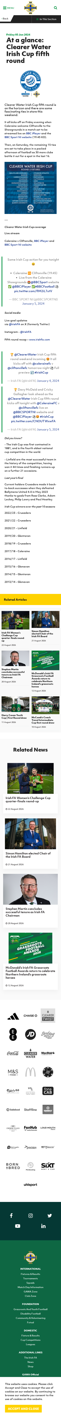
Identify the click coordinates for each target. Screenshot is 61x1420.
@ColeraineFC (47, 403)
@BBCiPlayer (21, 286)
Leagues (30, 1344)
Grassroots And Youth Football (31, 1309)
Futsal (30, 1322)
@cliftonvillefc (17, 368)
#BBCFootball (45, 286)
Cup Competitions (31, 1339)
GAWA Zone (30, 1291)
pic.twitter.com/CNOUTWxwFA (33, 421)
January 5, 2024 (33, 303)
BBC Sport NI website (18, 137)
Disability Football (30, 1313)
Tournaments (30, 1278)
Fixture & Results (30, 1335)
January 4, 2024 (48, 381)
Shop (30, 1366)
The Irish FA (30, 1357)
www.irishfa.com (39, 339)
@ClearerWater (25, 354)
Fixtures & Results (30, 1274)
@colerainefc (41, 363)
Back (5, 18)
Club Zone (30, 1295)
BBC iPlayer (33, 133)
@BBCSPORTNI (24, 412)
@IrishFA (14, 324)
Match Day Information (30, 1287)
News (31, 1361)
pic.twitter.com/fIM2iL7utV (33, 291)
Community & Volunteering (30, 1317)
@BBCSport (39, 282)
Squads (30, 1282)
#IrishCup (41, 372)
